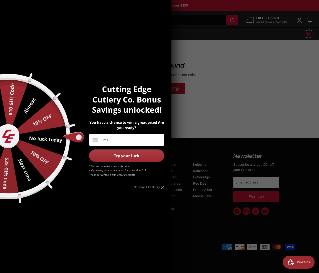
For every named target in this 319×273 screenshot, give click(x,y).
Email (105, 140)
